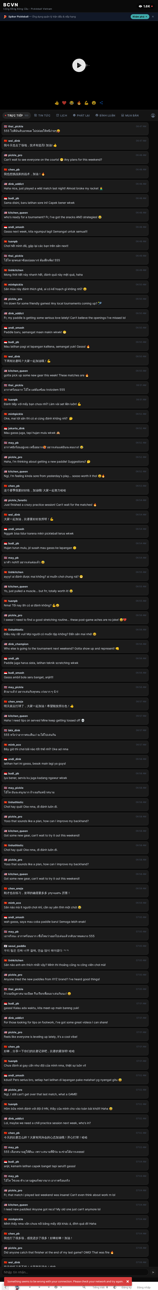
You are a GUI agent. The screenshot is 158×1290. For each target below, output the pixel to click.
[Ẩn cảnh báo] (127, 1281)
